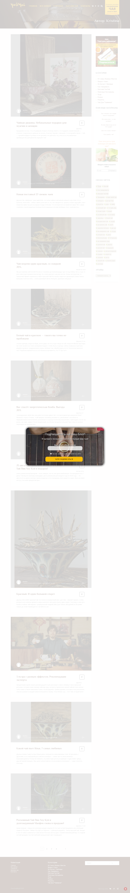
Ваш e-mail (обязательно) (65, 445)
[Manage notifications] (125, 888)
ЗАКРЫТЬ (100, 429)
